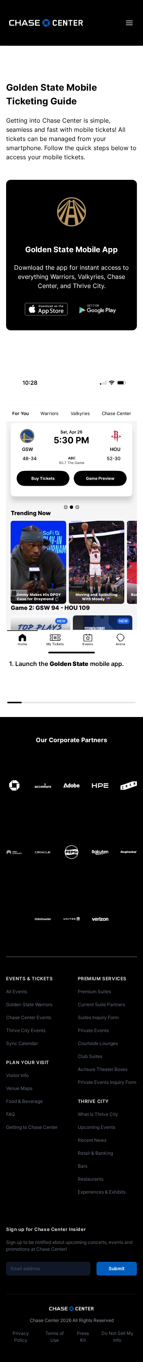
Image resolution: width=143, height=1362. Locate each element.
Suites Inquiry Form (98, 1017)
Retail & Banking (95, 1153)
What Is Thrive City (98, 1114)
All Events (16, 991)
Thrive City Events (25, 1030)
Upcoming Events (96, 1127)
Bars (82, 1166)
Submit (117, 1268)
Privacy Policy (21, 1336)
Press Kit (83, 1336)
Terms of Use (54, 1336)
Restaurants (90, 1179)
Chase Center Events (28, 1017)
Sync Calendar (22, 1043)
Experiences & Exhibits (101, 1192)
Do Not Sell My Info (117, 1336)
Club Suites (90, 1056)
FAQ (10, 1114)
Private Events (93, 1030)
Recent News (92, 1140)
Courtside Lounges (98, 1043)
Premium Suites (94, 991)
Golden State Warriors (29, 1004)
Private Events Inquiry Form (107, 1082)
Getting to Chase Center (32, 1127)
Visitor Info (17, 1075)
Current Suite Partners (101, 1004)
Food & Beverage (24, 1101)
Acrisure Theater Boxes (102, 1069)
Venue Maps (19, 1088)
